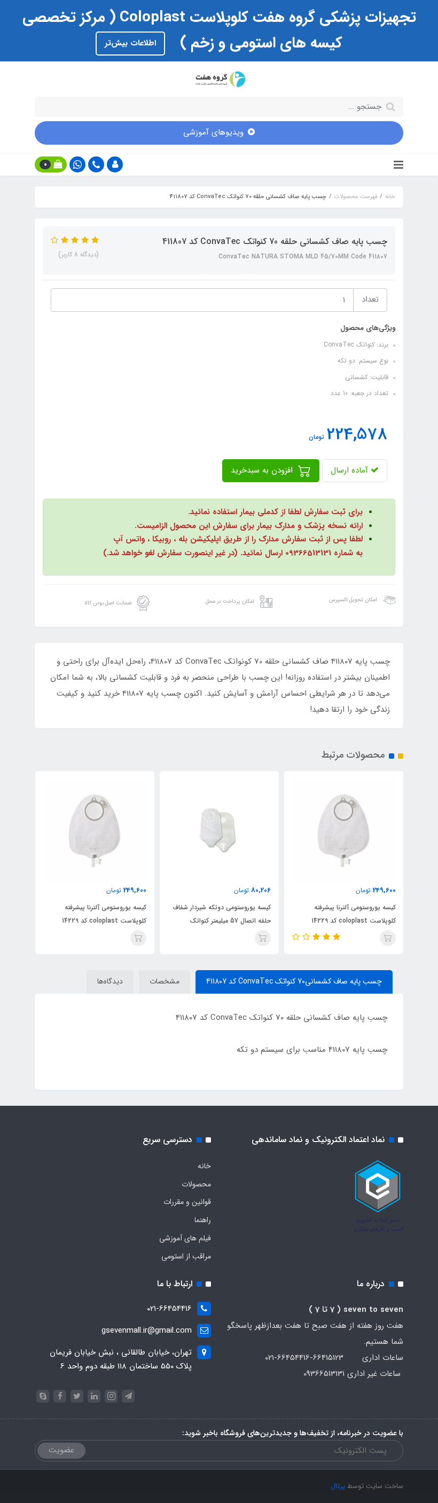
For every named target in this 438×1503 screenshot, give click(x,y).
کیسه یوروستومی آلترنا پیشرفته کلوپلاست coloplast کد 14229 (353, 914)
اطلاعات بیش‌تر (130, 43)
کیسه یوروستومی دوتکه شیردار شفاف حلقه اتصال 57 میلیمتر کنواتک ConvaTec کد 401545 (222, 920)
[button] (115, 164)
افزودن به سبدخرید (263, 470)
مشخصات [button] (164, 981)
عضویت (61, 1450)
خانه (204, 1166)
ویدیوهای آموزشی (213, 132)
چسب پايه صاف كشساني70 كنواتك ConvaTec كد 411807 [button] (294, 981)
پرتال (338, 1486)
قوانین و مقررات (187, 1202)
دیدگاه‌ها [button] (110, 981)
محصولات (196, 1184)
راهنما (202, 1220)
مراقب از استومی (186, 1256)
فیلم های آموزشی (185, 1238)
